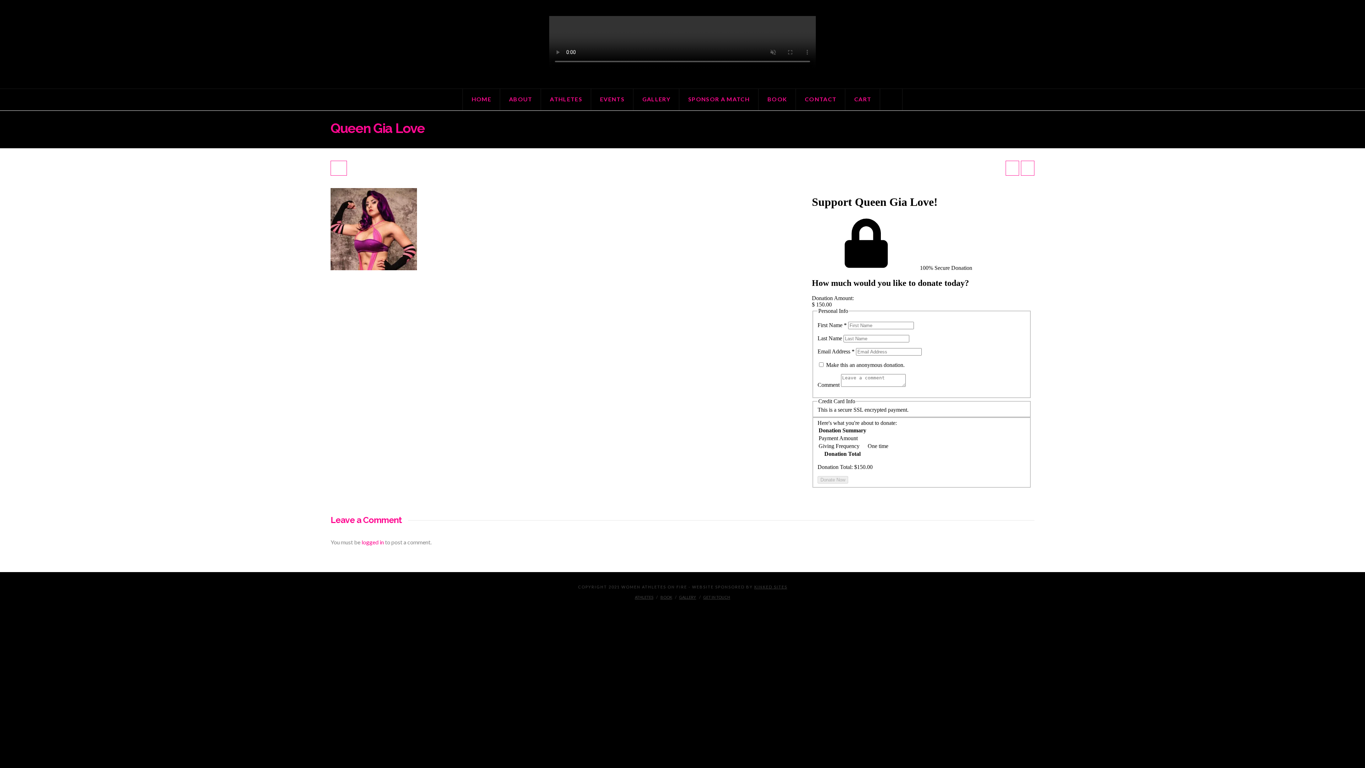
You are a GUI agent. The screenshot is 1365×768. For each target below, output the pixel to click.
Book (666, 597)
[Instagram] (682, 608)
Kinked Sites (770, 587)
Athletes (644, 597)
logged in (373, 542)
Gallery (687, 597)
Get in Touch (716, 597)
